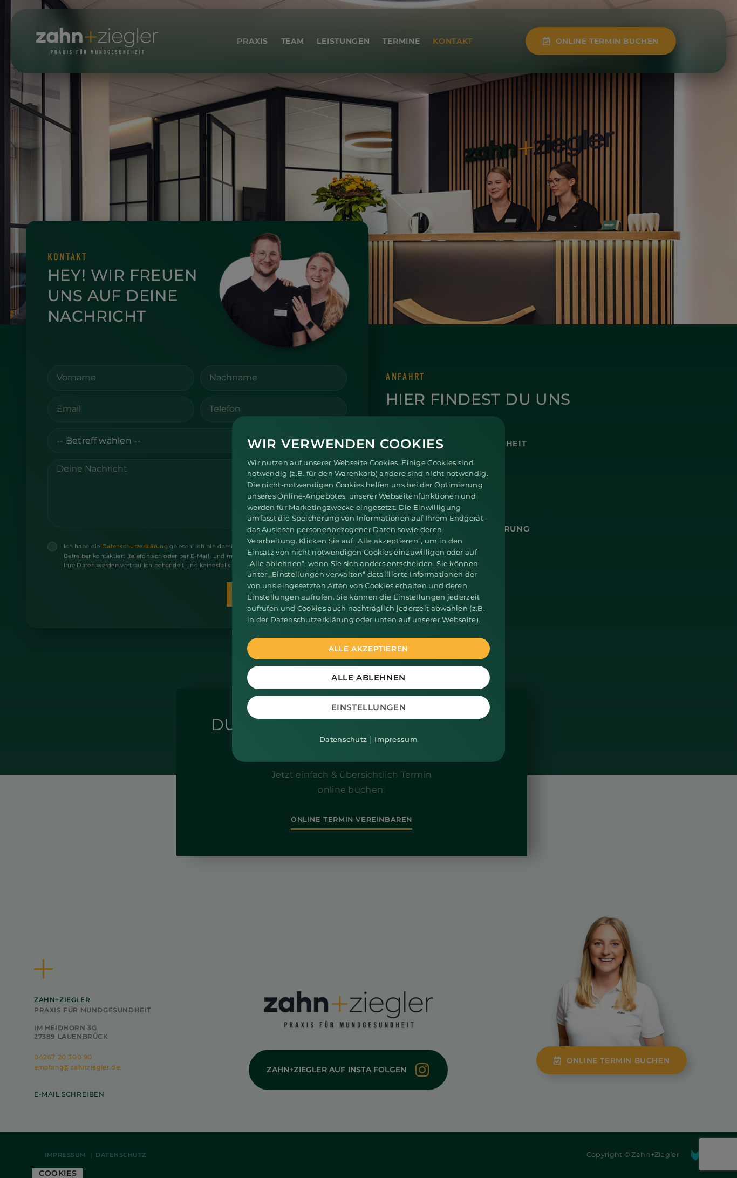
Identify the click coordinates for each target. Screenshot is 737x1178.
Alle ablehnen (368, 677)
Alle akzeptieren (368, 648)
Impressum (396, 739)
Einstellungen (368, 707)
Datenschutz (343, 739)
